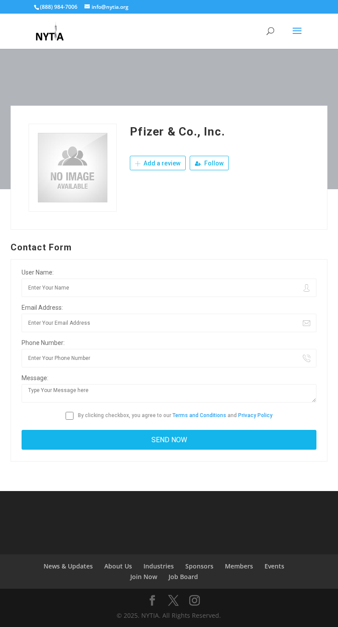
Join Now (143, 576)
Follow (213, 163)
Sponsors (199, 566)
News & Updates (68, 566)
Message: (35, 377)
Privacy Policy (255, 415)
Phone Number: (43, 342)
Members (239, 566)
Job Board (183, 576)
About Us (118, 566)
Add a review (161, 163)
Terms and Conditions (199, 415)
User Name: (38, 272)
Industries (158, 566)
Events (274, 566)
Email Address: (42, 307)
